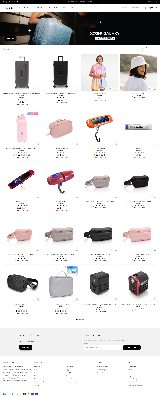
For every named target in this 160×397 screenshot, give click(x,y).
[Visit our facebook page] (3, 1)
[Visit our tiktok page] (12, 1)
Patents (36, 379)
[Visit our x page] (14, 1)
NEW (18, 8)
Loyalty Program (102, 370)
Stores (36, 370)
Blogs (36, 376)
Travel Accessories (72, 373)
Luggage (68, 370)
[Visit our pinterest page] (9, 1)
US (149, 2)
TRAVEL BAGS (39, 8)
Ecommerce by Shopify (143, 394)
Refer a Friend (101, 373)
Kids (67, 376)
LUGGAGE (26, 8)
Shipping (131, 376)
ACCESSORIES (53, 8)
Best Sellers (69, 367)
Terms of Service (39, 382)
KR (156, 2)
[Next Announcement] (104, 2)
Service (131, 373)
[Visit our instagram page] (6, 1)
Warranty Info (133, 382)
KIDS (64, 8)
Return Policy (133, 379)
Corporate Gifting (71, 382)
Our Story (37, 367)
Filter (7, 49)
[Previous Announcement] (56, 2)
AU (154, 2)
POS (133, 394)
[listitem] (80, 2)
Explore (10, 38)
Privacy (36, 385)
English (124, 8)
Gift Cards (69, 379)
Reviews (36, 373)
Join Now (25, 347)
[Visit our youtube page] (17, 1)
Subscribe (132, 347)
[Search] (139, 7)
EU (151, 2)
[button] (33, 88)
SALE (72, 8)
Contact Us (132, 367)
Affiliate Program (102, 367)
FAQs (130, 370)
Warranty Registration (136, 385)
